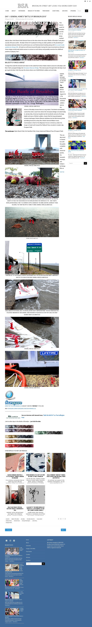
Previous (9, 529)
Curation (28, 554)
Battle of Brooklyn (15, 518)
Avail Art (7, 518)
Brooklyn (22, 19)
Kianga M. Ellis (9, 522)
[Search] (86, 11)
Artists (18, 19)
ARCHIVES (65, 11)
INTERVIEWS (22, 11)
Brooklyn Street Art (31, 518)
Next (63, 529)
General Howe (17, 520)
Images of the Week (30, 548)
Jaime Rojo (34, 520)
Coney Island (39, 518)
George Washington (26, 520)
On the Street (30, 19)
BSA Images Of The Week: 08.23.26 (74, 70)
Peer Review (29, 551)
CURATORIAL (55, 11)
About (27, 542)
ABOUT (14, 11)
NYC (26, 19)
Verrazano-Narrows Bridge (31, 68)
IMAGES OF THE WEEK (34, 11)
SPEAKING (73, 11)
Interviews (28, 545)
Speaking (28, 560)
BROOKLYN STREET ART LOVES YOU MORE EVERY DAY (54, 6)
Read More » (76, 37)
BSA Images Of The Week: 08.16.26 (74, 130)
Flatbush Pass (9, 520)
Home (27, 539)
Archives (28, 557)
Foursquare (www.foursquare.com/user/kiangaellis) (21, 408)
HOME (7, 11)
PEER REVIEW (46, 11)
